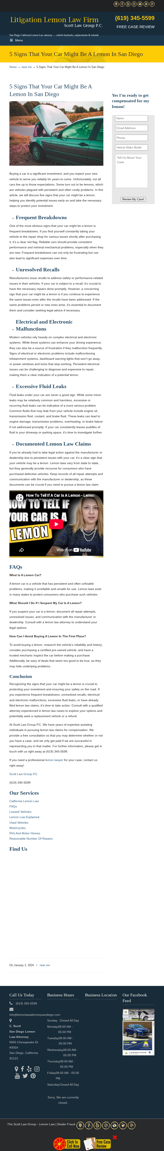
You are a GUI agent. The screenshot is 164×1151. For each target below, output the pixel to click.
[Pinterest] (152, 5)
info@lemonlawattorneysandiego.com (34, 1014)
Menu (19, 40)
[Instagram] (134, 5)
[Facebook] (122, 5)
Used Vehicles (18, 822)
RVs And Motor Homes (24, 833)
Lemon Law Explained (24, 817)
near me (27, 67)
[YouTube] (140, 5)
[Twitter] (146, 5)
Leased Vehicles (20, 811)
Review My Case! (133, 199)
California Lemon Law (24, 801)
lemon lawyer (54, 760)
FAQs (13, 806)
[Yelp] (128, 5)
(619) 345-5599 (135, 18)
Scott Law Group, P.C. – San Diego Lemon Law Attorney (56, 21)
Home (13, 67)
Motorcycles (17, 828)
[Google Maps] (116, 5)
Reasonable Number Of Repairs (31, 838)
